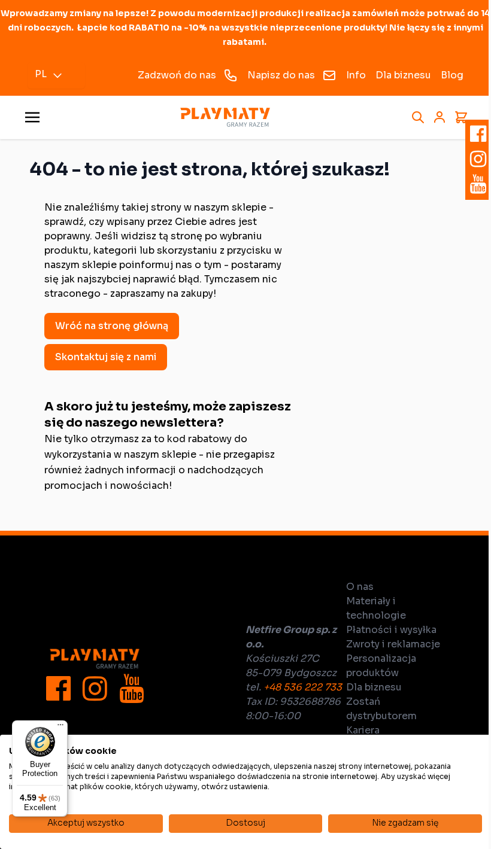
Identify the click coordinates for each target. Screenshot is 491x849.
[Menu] (60, 727)
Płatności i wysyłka (391, 629)
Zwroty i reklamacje (393, 644)
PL (41, 74)
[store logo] (225, 117)
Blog (452, 75)
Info (356, 75)
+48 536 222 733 (302, 687)
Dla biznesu (403, 75)
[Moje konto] (439, 117)
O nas (360, 586)
